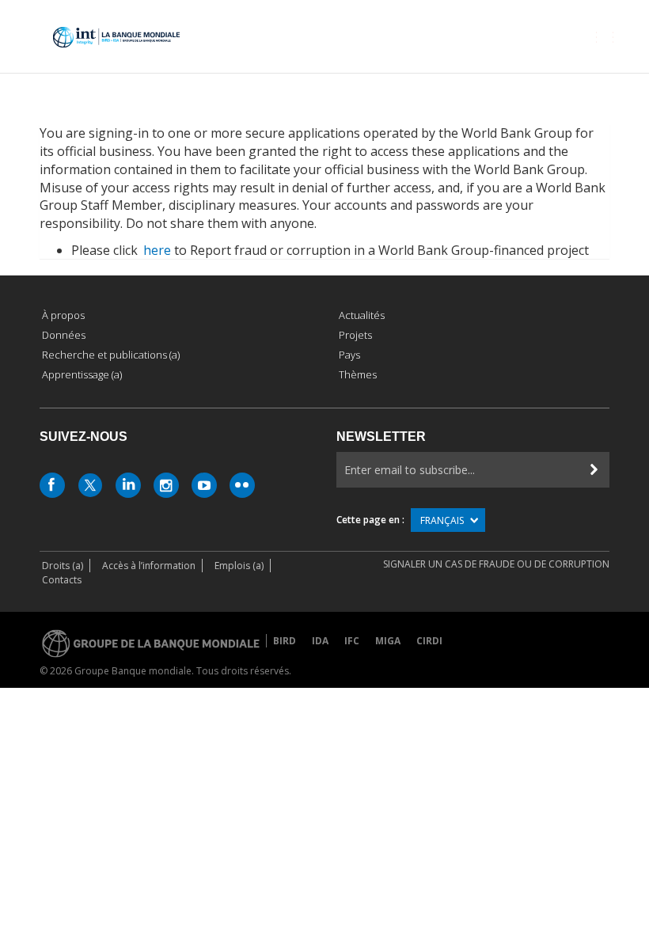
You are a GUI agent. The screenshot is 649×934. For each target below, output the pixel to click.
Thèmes (358, 374)
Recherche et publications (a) (111, 354)
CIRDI (429, 640)
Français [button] (443, 520)
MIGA (387, 640)
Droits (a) (62, 565)
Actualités (362, 315)
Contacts (62, 580)
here (157, 250)
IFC (351, 640)
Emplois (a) (239, 565)
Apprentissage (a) (82, 374)
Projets (355, 335)
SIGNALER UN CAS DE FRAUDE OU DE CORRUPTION (496, 564)
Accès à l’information (148, 565)
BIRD (284, 640)
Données (63, 335)
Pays (349, 354)
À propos (63, 315)
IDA (320, 640)
